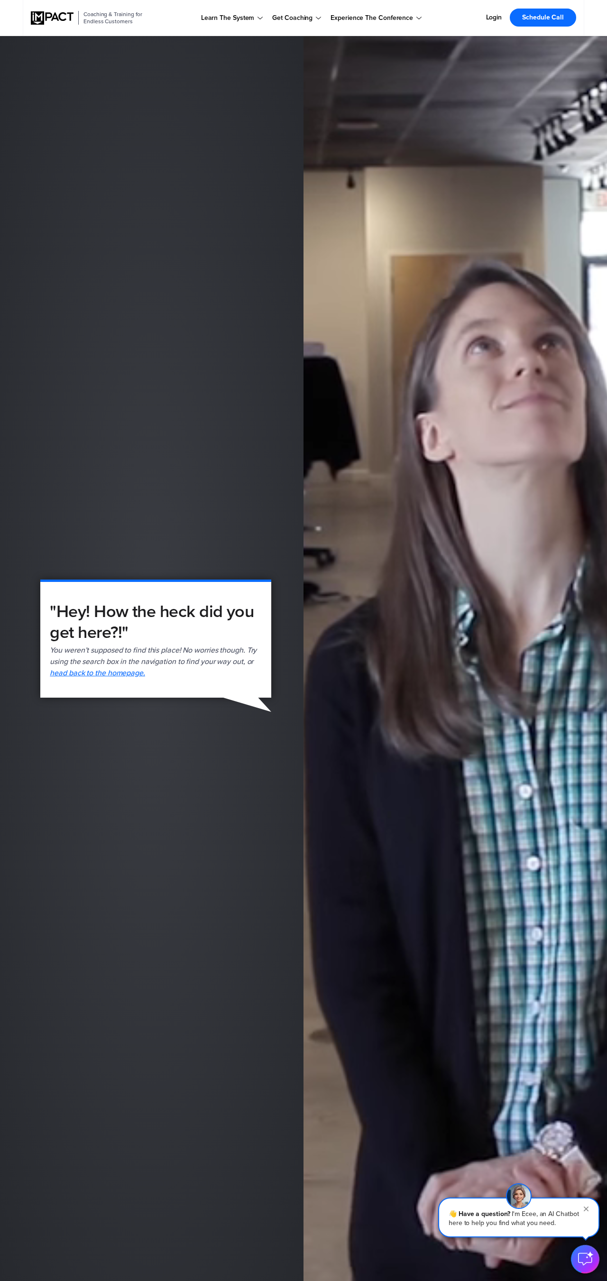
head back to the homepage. (97, 672)
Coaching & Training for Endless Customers (112, 18)
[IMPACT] (52, 18)
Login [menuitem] (494, 17)
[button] (518, 1217)
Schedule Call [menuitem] (543, 17)
